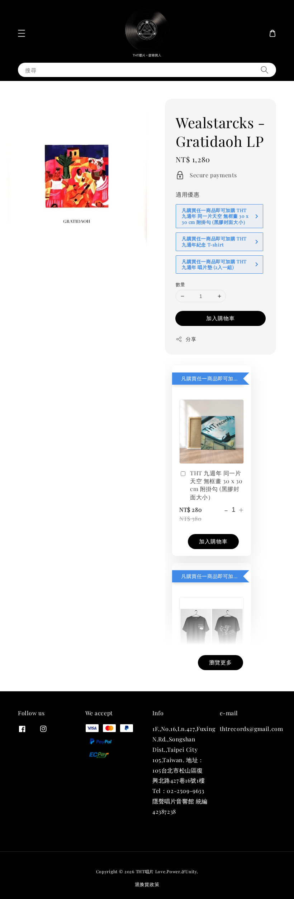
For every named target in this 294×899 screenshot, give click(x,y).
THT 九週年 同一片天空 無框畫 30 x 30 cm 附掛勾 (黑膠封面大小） (216, 485)
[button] (21, 33)
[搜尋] (264, 70)
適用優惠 (187, 194)
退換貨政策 (147, 884)
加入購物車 (220, 318)
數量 (180, 284)
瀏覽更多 (220, 662)
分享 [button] (191, 339)
